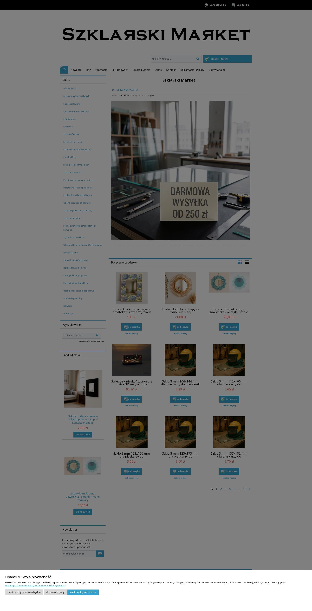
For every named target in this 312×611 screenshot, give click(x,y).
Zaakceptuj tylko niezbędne (24, 592)
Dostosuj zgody (55, 592)
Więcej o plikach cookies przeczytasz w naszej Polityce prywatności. (35, 585)
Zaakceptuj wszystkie (83, 592)
